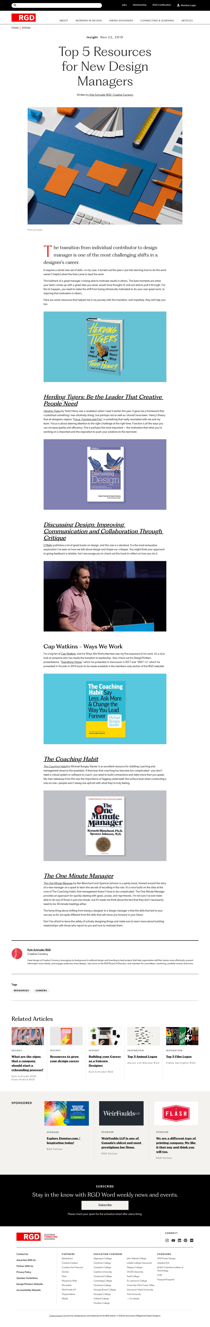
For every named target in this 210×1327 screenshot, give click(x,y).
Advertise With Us (26, 1260)
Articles (26, 28)
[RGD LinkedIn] (179, 1240)
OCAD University (135, 1272)
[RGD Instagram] (167, 1240)
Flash (64, 1276)
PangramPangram (165, 1280)
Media (65, 1299)
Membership (140, 5)
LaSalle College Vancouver (139, 1263)
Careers (41, 991)
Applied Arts (163, 1263)
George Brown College (105, 1290)
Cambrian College (102, 1263)
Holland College (101, 1299)
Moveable (66, 1285)
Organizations (68, 1294)
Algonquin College (103, 1259)
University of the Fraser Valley (141, 1285)
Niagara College (134, 1267)
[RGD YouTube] (173, 1240)
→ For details (133, 1299)
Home (15, 28)
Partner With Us (24, 1266)
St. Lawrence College (137, 1281)
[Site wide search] (57, 5)
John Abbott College (136, 1259)
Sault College (133, 1276)
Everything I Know (71, 662)
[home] (24, 17)
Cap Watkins (68, 654)
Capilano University (103, 1272)
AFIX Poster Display (166, 1259)
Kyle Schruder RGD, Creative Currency (111, 95)
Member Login (188, 5)
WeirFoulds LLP (69, 1290)
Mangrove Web (69, 1281)
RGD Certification (162, 5)
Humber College (102, 1303)
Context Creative (70, 1263)
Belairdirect (67, 1259)
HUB (159, 1275)
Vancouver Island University (140, 1290)
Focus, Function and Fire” (88, 419)
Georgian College (102, 1294)
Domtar (65, 1272)
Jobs (124, 5)
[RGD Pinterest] (185, 1240)
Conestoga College (103, 1281)
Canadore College (102, 1267)
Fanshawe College (102, 1285)
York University (134, 1294)
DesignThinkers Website (29, 1284)
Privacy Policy (23, 1272)
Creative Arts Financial (72, 1267)
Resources (21, 991)
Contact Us (22, 1254)
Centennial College (103, 1276)
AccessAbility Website (28, 1290)
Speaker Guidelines (27, 1278)
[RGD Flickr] (192, 1240)
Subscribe (105, 1205)
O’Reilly (48, 545)
